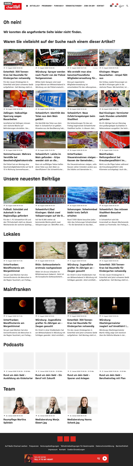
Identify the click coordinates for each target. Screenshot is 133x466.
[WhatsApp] (73, 439)
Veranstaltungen (73, 6)
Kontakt (100, 6)
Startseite (27, 6)
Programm (46, 6)
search (127, 6)
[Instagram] (66, 439)
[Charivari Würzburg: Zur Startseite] (12, 6)
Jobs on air (89, 6)
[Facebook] (60, 439)
